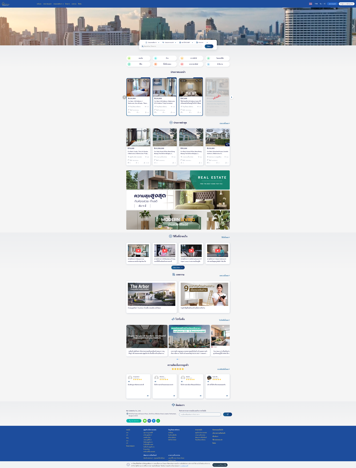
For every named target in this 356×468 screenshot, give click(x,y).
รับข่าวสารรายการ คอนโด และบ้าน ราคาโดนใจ (192, 411)
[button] (353, 26)
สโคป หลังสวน (172, 437)
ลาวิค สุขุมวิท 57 (148, 435)
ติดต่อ (79, 4)
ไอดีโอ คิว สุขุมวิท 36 (149, 447)
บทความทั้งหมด (224, 275)
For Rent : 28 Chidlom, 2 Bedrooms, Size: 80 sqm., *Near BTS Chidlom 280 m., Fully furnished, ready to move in (137, 102)
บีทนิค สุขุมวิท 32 (148, 442)
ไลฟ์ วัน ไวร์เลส (172, 440)
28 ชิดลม (170, 432)
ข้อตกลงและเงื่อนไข (217, 430)
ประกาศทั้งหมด (224, 123)
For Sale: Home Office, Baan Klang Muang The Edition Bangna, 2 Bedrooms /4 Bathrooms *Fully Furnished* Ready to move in (164, 153)
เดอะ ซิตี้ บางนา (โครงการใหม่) (176, 458)
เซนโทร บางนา (172, 460)
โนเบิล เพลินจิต (172, 435)
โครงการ (67, 4)
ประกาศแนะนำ (47, 4)
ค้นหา (209, 46)
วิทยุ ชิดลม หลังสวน (173, 430)
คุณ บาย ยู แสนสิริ (148, 432)
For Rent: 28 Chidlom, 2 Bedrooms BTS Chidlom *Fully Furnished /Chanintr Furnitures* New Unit (164, 102)
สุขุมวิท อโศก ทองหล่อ (150, 430)
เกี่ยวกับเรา (215, 436)
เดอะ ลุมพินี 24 (148, 440)
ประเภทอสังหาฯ (57, 4)
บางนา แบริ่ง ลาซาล (174, 455)
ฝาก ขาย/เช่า (332, 4)
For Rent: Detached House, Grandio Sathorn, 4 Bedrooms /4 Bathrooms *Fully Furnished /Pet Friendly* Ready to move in (217, 153)
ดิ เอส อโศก (147, 449)
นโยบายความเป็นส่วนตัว (218, 433)
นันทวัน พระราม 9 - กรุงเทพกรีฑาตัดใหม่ (154, 458)
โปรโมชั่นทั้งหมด (224, 320)
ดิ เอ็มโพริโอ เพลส (148, 444)
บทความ (74, 4)
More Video (176, 267)
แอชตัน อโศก (147, 437)
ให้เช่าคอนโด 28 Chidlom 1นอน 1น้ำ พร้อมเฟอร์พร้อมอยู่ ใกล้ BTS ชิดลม (191, 102)
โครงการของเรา (130, 446)
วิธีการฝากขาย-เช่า (217, 440)
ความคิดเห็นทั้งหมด (223, 369)
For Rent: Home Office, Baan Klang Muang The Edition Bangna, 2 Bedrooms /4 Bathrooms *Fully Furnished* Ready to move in (191, 153)
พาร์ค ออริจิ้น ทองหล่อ (149, 451)
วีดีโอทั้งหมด (225, 237)
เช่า (127, 435)
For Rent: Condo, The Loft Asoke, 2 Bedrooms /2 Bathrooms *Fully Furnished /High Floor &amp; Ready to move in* (138, 153)
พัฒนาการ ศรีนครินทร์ (150, 455)
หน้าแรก (39, 4)
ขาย (127, 432)
